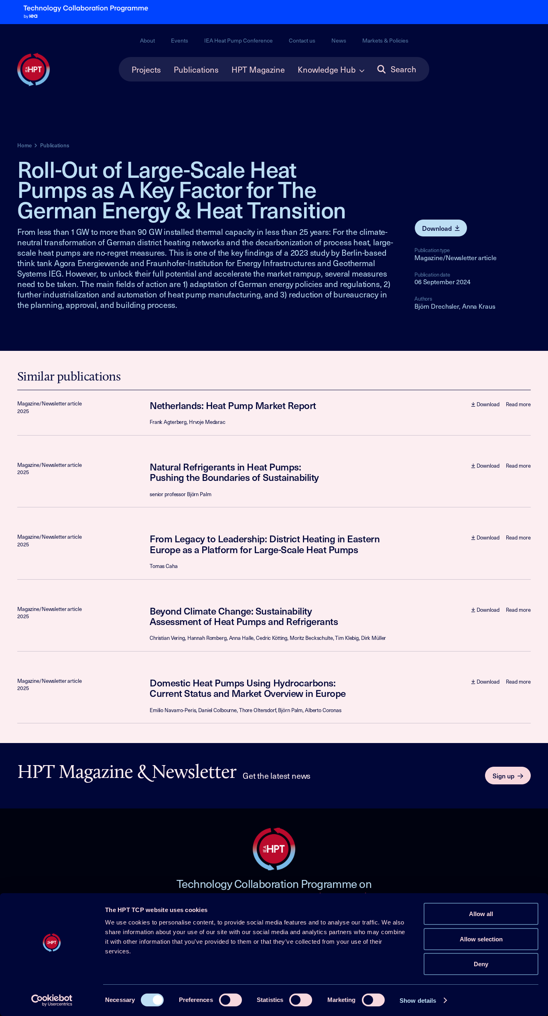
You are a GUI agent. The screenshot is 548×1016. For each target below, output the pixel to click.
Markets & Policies (385, 40)
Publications (196, 69)
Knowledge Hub (327, 69)
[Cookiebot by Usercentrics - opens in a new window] (52, 1000)
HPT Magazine (258, 69)
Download (437, 228)
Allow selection (481, 939)
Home (24, 145)
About (147, 40)
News (338, 40)
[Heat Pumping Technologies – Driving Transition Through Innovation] (33, 70)
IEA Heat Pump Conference (238, 40)
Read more (518, 404)
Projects (146, 69)
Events (179, 40)
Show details (418, 1000)
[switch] (230, 1000)
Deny (481, 964)
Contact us (302, 40)
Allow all (481, 913)
